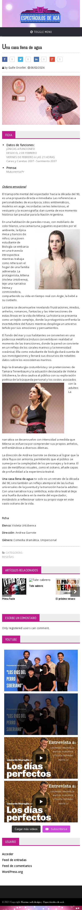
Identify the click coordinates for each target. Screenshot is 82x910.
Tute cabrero (36, 585)
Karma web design (31, 902)
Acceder (7, 854)
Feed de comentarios (17, 866)
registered (16, 628)
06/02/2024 (37, 67)
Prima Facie (8, 598)
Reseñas (8, 557)
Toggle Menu (42, 32)
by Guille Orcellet (15, 67)
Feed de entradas (14, 860)
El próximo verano (65, 598)
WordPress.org (12, 872)
